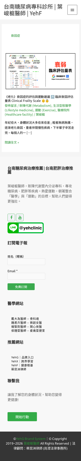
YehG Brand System (31, 438)
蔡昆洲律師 (18, 369)
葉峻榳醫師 (32, 443)
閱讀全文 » (12, 142)
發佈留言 (11, 105)
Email (13, 271)
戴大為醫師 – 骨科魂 (25, 318)
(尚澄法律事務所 (54, 448)
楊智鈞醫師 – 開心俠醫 (26, 326)
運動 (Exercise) (45, 110)
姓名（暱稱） (17, 256)
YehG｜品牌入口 (22, 357)
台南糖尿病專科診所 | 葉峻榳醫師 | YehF (33, 9)
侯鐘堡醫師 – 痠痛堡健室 (28, 330)
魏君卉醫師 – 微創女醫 (26, 322)
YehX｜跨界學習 (22, 361)
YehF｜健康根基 (22, 365)
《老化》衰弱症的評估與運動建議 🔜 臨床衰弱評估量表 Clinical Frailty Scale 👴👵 (39, 98)
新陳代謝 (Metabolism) (35, 105)
